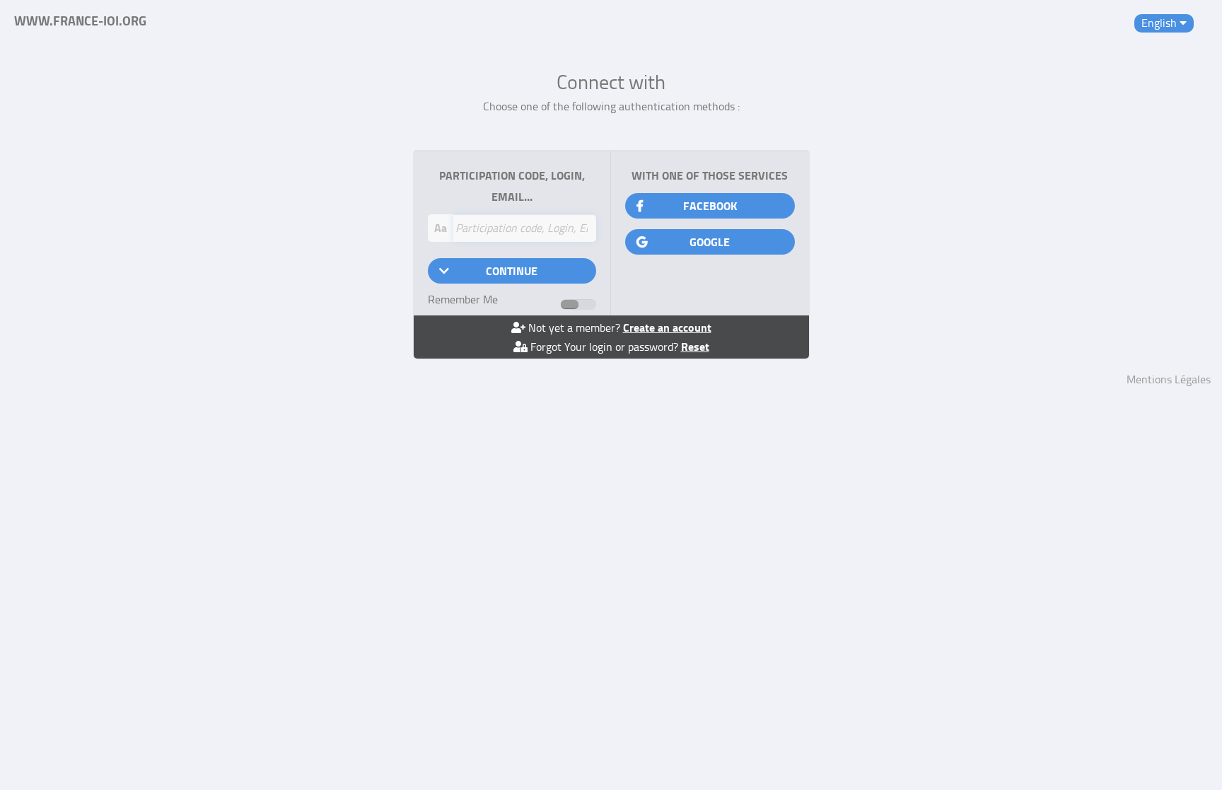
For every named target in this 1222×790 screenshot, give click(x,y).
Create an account (667, 327)
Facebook (710, 205)
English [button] (1160, 22)
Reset (695, 346)
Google (709, 241)
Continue (511, 270)
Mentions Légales (1169, 379)
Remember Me (463, 299)
